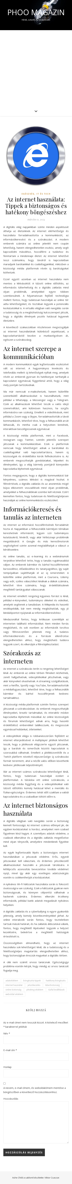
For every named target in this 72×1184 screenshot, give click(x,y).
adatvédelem (12, 980)
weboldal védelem (14, 994)
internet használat (14, 985)
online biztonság (13, 989)
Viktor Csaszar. (52, 1177)
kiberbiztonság (52, 985)
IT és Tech (44, 193)
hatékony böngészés (55, 980)
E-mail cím (10, 1050)
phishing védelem (34, 989)
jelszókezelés (34, 985)
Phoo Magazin (36, 12)
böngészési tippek (32, 980)
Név (6, 1033)
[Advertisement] (36, 68)
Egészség (28, 193)
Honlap (7, 1067)
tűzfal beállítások (56, 989)
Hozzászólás (10, 1098)
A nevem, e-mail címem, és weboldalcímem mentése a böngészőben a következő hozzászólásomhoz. (34, 1090)
